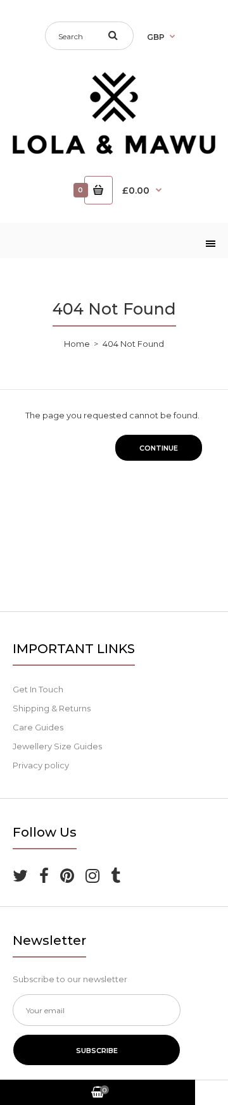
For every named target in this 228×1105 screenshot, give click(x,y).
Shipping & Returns (52, 708)
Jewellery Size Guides (57, 746)
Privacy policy (41, 765)
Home (77, 344)
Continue (158, 448)
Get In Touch (38, 689)
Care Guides (38, 727)
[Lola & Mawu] (114, 151)
